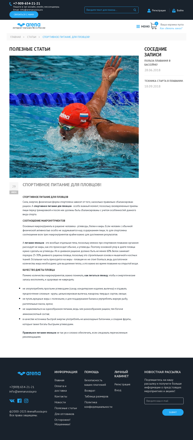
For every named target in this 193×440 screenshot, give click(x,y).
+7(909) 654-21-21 (21, 387)
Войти (180, 10)
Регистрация (159, 10)
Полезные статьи (65, 408)
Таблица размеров (96, 396)
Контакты (60, 396)
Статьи (31, 37)
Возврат (89, 390)
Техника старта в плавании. (163, 81)
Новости (60, 402)
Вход (117, 390)
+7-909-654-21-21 (26, 3)
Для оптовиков (64, 414)
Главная (15, 37)
